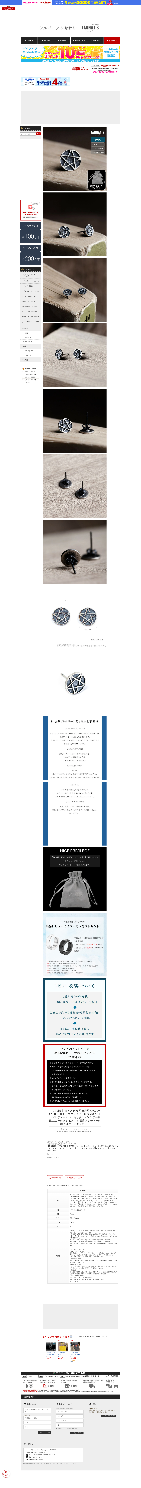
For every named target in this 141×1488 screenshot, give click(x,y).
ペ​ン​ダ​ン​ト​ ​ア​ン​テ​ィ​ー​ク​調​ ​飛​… (50, 1354)
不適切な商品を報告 (76, 1185)
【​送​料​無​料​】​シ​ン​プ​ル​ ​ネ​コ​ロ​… (62, 1354)
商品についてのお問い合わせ (58, 1185)
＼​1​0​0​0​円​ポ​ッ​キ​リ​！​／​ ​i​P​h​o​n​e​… (75, 1354)
